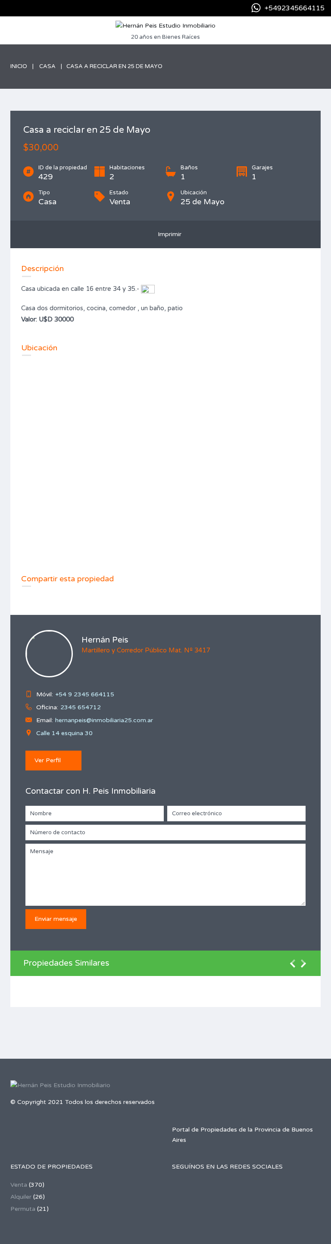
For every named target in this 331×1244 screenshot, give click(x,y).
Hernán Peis (104, 640)
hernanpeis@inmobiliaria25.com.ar (104, 720)
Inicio (18, 66)
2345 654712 (80, 707)
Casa (47, 66)
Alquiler (20, 1196)
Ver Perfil (47, 760)
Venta (18, 1184)
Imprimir (167, 234)
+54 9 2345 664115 (84, 694)
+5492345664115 (295, 8)
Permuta (22, 1209)
